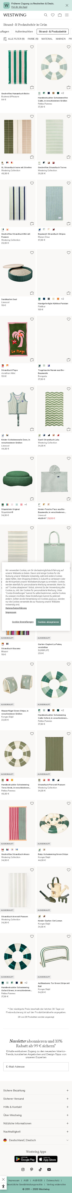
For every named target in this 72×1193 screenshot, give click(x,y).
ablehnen (53, 599)
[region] (36, 596)
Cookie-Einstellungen (22, 622)
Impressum (11, 612)
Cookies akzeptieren (48, 622)
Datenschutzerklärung (16, 608)
